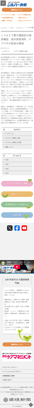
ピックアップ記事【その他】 (14, 142)
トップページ (4, 27)
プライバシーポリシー (10, 367)
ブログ (11, 27)
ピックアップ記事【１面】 (13, 138)
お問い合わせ (22, 18)
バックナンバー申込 (8, 15)
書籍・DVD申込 (7, 20)
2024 (7, 169)
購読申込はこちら (17, 10)
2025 (7, 164)
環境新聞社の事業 (9, 376)
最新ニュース (9, 147)
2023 (7, 173)
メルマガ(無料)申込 (24, 15)
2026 (7, 160)
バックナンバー (20, 27)
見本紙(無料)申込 (7, 18)
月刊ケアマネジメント (25, 20)
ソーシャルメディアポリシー (12, 371)
